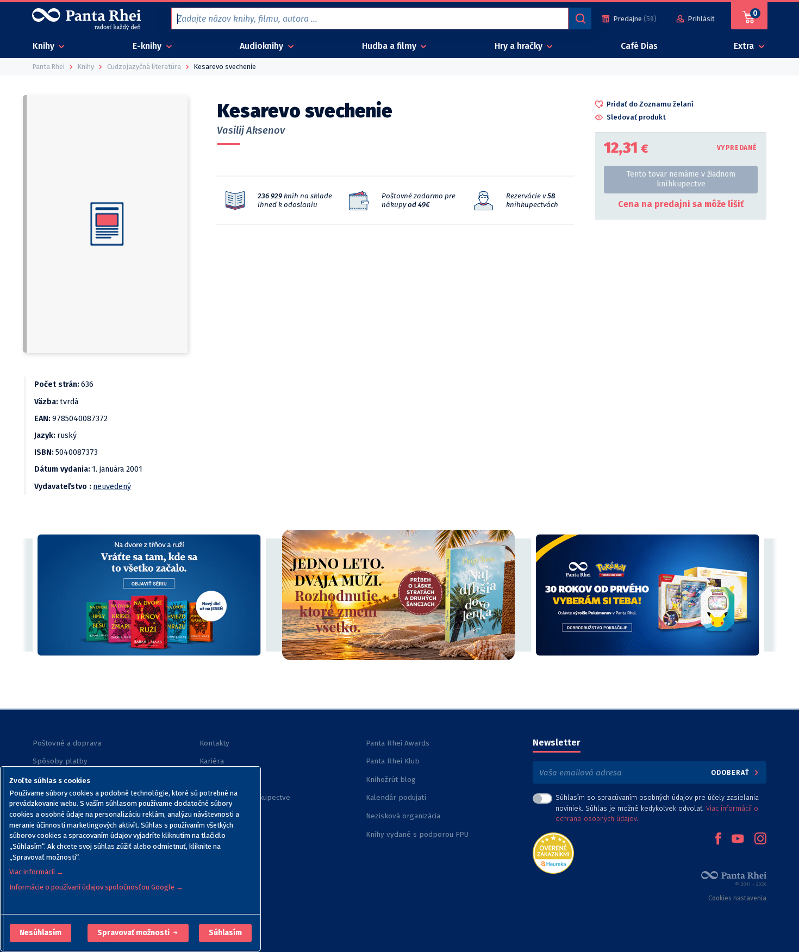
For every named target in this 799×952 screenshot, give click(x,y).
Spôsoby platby (60, 761)
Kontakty (214, 743)
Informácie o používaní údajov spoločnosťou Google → (96, 887)
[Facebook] (718, 839)
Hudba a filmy (390, 46)
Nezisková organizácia (403, 816)
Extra (745, 46)
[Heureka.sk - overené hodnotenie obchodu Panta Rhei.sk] (553, 852)
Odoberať (731, 772)
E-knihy (148, 46)
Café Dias (639, 46)
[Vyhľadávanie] (580, 18)
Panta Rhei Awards (397, 743)
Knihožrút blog (391, 779)
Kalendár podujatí (396, 797)
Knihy (45, 46)
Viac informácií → (36, 872)
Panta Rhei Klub (393, 761)
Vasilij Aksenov (251, 130)
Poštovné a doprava (67, 743)
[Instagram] (760, 839)
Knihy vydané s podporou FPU (417, 834)
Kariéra (211, 761)
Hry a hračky (520, 46)
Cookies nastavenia (737, 898)
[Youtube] (738, 839)
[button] (40, 933)
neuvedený (112, 486)
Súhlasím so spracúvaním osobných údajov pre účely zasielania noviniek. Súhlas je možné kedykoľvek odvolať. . (657, 807)
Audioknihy (262, 46)
